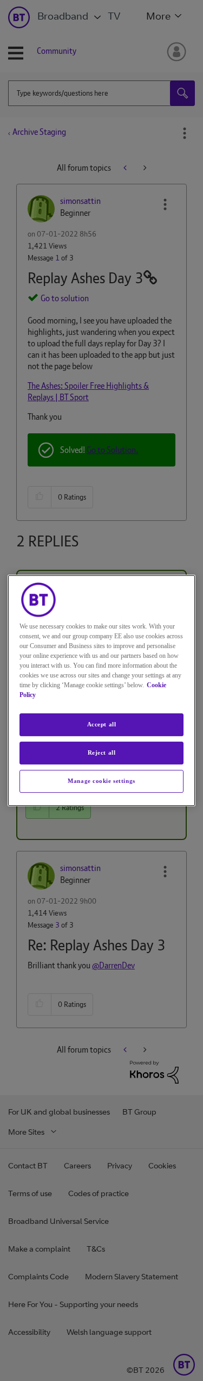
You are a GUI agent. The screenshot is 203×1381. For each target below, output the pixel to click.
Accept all (101, 724)
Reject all (102, 752)
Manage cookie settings (101, 780)
